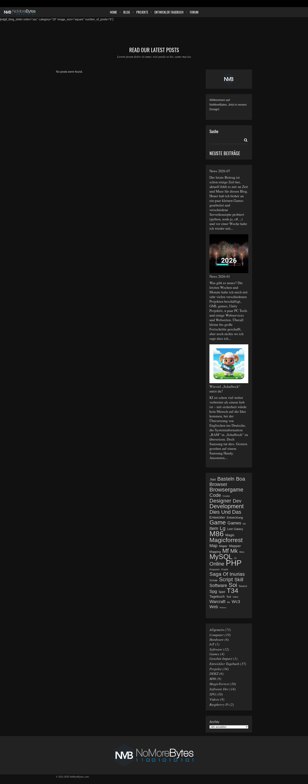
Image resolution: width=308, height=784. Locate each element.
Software (215, 649)
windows (223, 608)
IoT (211, 644)
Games (214, 653)
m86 (216, 533)
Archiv (214, 722)
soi (233, 585)
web (213, 607)
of (235, 558)
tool (228, 596)
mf (225, 550)
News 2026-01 (219, 276)
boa (240, 479)
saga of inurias (227, 574)
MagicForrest (219, 683)
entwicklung (235, 517)
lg (222, 528)
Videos (214, 699)
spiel (222, 592)
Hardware (216, 639)
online (216, 564)
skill (238, 579)
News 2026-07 (219, 171)
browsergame (226, 489)
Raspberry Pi (219, 704)
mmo (241, 552)
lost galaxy (235, 529)
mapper (235, 546)
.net (212, 479)
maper (223, 546)
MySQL (221, 556)
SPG (212, 694)
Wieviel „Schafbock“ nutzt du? (224, 389)
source (243, 586)
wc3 (236, 601)
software (218, 585)
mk (234, 551)
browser (218, 484)
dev (237, 501)
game (217, 522)
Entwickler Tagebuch (224, 663)
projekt (224, 569)
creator (226, 496)
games (234, 523)
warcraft (217, 601)
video (235, 597)
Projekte (215, 668)
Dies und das (225, 512)
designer (220, 500)
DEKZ (213, 673)
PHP (234, 563)
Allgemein (216, 629)
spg (213, 591)
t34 (232, 590)
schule (213, 580)
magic (230, 535)
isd (244, 523)
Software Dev (219, 689)
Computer (216, 634)
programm (214, 569)
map (213, 546)
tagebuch (217, 596)
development (226, 506)
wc (228, 602)
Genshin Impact (220, 658)
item (213, 528)
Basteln (225, 479)
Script (226, 579)
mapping (215, 551)
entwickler (217, 517)
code (215, 495)
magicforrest (226, 540)
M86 (212, 678)
